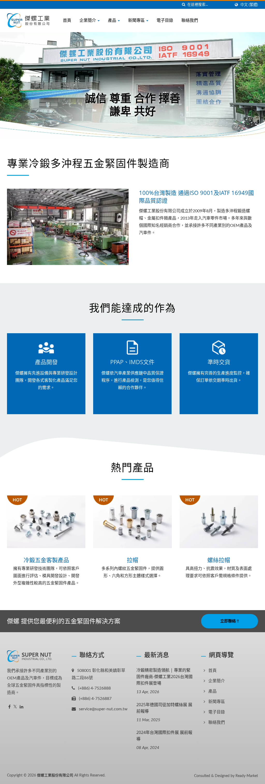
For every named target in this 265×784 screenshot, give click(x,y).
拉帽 (132, 560)
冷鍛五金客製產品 (46, 560)
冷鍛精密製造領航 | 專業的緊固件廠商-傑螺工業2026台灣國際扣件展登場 (164, 676)
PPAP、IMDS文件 (132, 362)
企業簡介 (88, 20)
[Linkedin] (21, 707)
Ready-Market (246, 776)
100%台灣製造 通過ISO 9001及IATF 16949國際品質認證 (196, 196)
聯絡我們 (189, 20)
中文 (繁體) (249, 5)
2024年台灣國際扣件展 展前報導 (164, 736)
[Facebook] (9, 707)
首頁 (67, 20)
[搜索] (183, 4)
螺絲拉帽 (218, 560)
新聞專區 (137, 20)
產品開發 (46, 362)
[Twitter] (15, 707)
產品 (112, 20)
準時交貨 (218, 362)
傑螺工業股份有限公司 (55, 775)
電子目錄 (165, 20)
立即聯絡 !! (229, 621)
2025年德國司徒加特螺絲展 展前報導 (164, 708)
